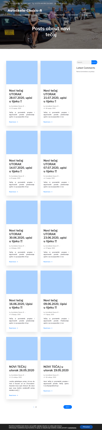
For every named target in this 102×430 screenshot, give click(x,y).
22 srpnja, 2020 (16, 108)
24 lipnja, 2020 (15, 248)
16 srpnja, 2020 (50, 108)
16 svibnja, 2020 (51, 377)
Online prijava (59, 15)
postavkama (72, 428)
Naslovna (17, 15)
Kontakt (85, 15)
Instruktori (73, 15)
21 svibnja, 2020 (16, 377)
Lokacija (47, 15)
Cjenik (37, 15)
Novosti (28, 15)
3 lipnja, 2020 (50, 314)
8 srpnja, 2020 (15, 178)
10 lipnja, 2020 (15, 314)
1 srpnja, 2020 (50, 178)
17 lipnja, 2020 (50, 248)
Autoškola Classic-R (17, 106)
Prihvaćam (86, 427)
